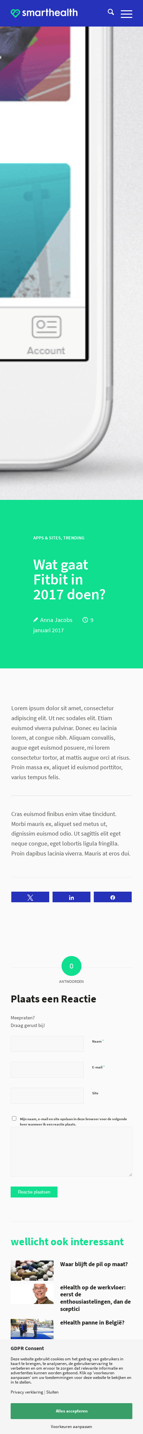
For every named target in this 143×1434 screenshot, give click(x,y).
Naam (98, 1041)
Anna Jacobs (56, 620)
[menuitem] (107, 13)
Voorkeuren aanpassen (71, 1426)
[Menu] (123, 13)
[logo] (44, 13)
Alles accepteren (71, 1411)
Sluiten (52, 1392)
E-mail (98, 1067)
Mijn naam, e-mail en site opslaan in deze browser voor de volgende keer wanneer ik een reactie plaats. (73, 1122)
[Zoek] (107, 13)
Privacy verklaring (27, 1392)
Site (95, 1093)
